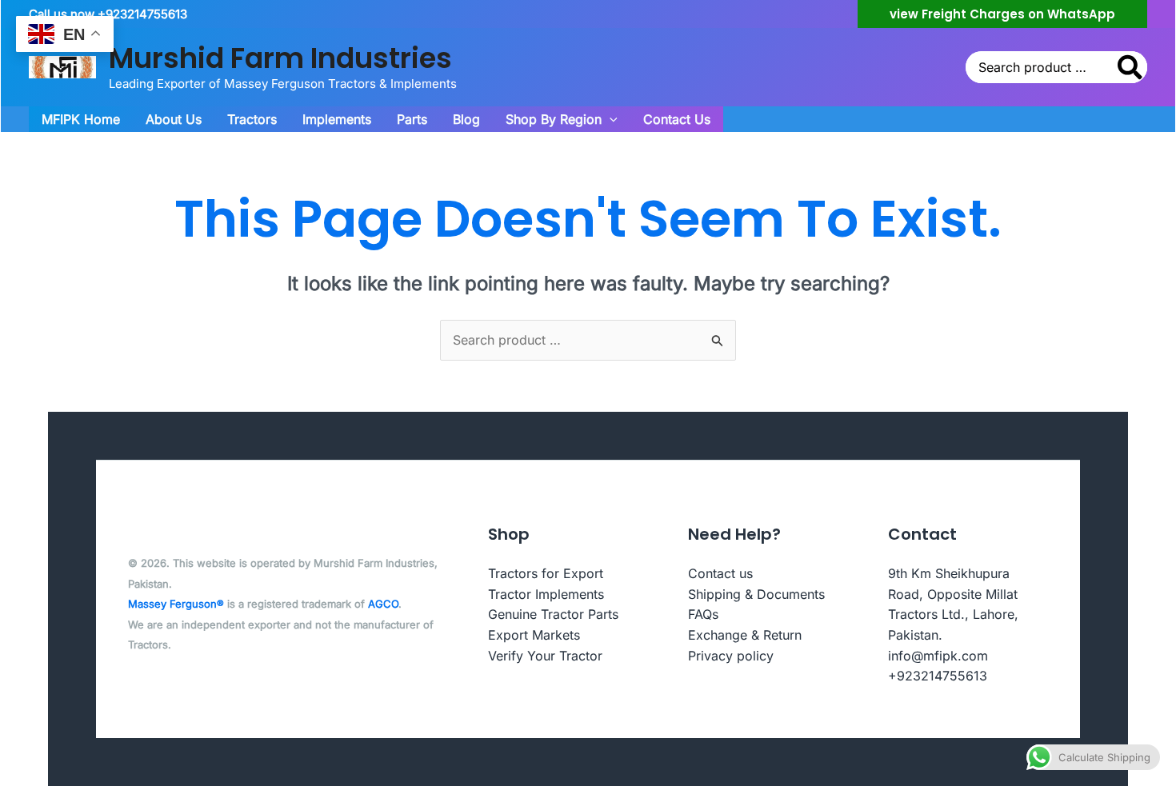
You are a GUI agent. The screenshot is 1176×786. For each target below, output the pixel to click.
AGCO (383, 603)
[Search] (1130, 67)
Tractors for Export (545, 573)
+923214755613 (937, 676)
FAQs (703, 614)
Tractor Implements (546, 594)
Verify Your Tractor (545, 656)
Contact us (720, 573)
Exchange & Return (745, 635)
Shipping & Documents (756, 594)
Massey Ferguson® (176, 603)
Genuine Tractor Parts (553, 614)
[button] (1002, 14)
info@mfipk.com (938, 656)
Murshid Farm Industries (280, 58)
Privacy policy (731, 656)
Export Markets (534, 635)
